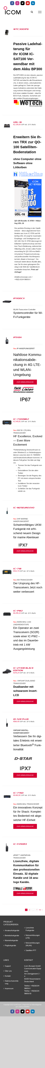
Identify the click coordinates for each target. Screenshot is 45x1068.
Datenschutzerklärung (12, 982)
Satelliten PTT (31, 950)
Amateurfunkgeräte (12, 930)
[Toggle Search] (32, 12)
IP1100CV (19, 298)
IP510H (17, 337)
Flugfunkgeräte (10, 945)
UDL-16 (17, 122)
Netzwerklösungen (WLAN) (33, 944)
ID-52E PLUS (21, 719)
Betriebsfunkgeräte (12, 935)
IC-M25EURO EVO (23, 507)
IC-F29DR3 (20, 844)
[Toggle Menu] (40, 12)
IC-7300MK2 (21, 419)
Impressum (9, 988)
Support (8, 966)
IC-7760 (18, 793)
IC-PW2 (18, 611)
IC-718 (17, 568)
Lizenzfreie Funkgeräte (30, 929)
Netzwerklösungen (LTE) (33, 936)
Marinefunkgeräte (11, 940)
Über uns (8, 971)
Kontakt (8, 976)
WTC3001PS (21, 29)
